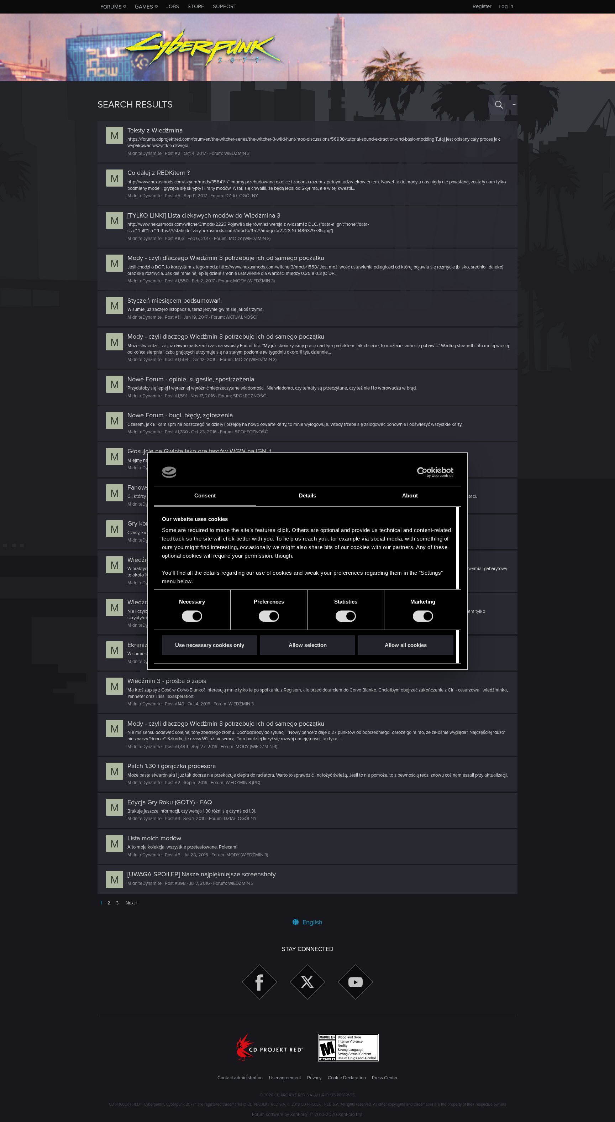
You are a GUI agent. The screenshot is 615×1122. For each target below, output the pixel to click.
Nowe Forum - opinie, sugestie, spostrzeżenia (190, 379)
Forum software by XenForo (307, 1114)
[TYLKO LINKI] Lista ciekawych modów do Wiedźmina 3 (203, 215)
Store (196, 6)
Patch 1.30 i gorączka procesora (171, 766)
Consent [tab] (205, 496)
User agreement (285, 1078)
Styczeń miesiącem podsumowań (174, 300)
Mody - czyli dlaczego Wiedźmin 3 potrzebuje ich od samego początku (225, 258)
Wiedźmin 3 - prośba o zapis (166, 681)
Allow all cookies (406, 645)
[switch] (269, 616)
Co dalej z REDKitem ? (158, 173)
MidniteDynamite (144, 153)
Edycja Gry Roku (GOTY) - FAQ (169, 802)
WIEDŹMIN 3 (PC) (243, 783)
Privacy (314, 1078)
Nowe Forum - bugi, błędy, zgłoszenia (180, 415)
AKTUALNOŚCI (241, 317)
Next (130, 903)
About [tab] (410, 496)
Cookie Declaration (347, 1078)
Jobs (172, 6)
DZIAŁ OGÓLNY (241, 196)
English (311, 922)
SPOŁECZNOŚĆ (249, 396)
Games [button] (144, 7)
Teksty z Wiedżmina (155, 130)
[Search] (499, 105)
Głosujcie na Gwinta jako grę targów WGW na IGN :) (199, 451)
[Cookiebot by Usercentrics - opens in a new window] (422, 472)
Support (225, 6)
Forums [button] (111, 7)
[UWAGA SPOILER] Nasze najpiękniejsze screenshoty (201, 874)
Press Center (385, 1078)
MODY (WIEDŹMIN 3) (249, 238)
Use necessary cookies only (209, 645)
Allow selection (308, 645)
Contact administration (240, 1078)
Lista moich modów (154, 838)
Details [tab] (307, 496)
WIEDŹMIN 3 (236, 153)
